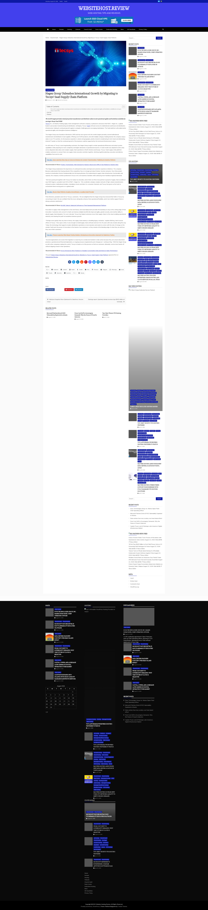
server (147, 401)
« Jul (47, 712)
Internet (156, 261)
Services (157, 268)
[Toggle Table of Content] (122, 106)
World (139, 198)
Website (77, 29)
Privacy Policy (143, 29)
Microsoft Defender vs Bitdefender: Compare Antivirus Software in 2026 (103, 864)
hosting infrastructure (136, 397)
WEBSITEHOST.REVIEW (104, 8)
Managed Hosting (155, 193)
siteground (133, 404)
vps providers (134, 176)
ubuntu (149, 174)
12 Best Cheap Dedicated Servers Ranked (144, 406)
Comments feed (135, 584)
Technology (153, 270)
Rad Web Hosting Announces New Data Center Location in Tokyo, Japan (149, 202)
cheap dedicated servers (149, 390)
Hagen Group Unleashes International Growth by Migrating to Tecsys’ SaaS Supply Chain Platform (79, 255)
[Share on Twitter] (73, 262)
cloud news (141, 259)
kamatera (142, 172)
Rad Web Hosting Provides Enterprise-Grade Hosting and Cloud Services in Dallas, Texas (149, 277)
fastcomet (133, 395)
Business (140, 257)
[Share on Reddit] (81, 262)
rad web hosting (135, 174)
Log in (132, 578)
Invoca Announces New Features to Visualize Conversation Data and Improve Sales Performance (89, 250)
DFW (150, 212)
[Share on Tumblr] (102, 262)
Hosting (69, 29)
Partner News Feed (140, 121)
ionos (154, 399)
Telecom (159, 270)
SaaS (88, 126)
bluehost (139, 390)
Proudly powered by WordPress (90, 906)
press (159, 264)
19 (60, 701)
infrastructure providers (136, 399)
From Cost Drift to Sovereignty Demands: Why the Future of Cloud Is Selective (86, 315)
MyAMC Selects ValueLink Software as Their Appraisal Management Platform (83, 205)
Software (140, 270)
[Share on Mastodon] (90, 262)
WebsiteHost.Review (52, 257)
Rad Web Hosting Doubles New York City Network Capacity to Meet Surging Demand (148, 226)
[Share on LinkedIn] (77, 262)
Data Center (99, 29)
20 (64, 701)
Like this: (49, 112)
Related (49, 114)
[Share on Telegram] (98, 262)
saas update (150, 268)
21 (69, 701)
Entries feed (133, 581)
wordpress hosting (142, 439)
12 (60, 698)
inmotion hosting (135, 172)
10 (51, 698)
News (155, 264)
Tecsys (48, 123)
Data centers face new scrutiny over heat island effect (146, 518)
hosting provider (142, 214)
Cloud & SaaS (88, 29)
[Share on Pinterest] (86, 262)
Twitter (61, 1)
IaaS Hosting (146, 193)
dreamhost (153, 392)
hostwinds (144, 397)
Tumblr (65, 1)
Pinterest (70, 289)
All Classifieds (131, 29)
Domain (61, 29)
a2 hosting (133, 170)
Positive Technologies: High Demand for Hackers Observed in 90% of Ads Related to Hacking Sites (89, 164)
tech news (146, 270)
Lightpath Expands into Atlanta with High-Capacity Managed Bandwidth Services (149, 111)
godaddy (139, 395)
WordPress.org (134, 587)
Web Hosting (157, 195)
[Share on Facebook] (69, 262)
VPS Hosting (133, 161)
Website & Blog (157, 273)
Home (54, 29)
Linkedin (79, 289)
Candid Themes (122, 906)
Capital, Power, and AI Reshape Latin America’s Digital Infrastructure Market (148, 99)
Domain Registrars (153, 191)
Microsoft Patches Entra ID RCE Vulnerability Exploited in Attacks (57, 314)
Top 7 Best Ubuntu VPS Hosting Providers (144, 179)
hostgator (145, 395)
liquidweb (148, 172)
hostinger (155, 170)
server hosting (153, 401)
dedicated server (145, 392)
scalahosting (143, 174)
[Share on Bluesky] (94, 262)
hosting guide (152, 395)
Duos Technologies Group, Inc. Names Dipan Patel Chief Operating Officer (150, 52)
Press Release (141, 195)
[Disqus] (86, 345)
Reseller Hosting (142, 221)
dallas (146, 259)
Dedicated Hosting (111, 29)
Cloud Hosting (149, 60)
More (122, 29)
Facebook (50, 289)
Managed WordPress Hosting (145, 219)
